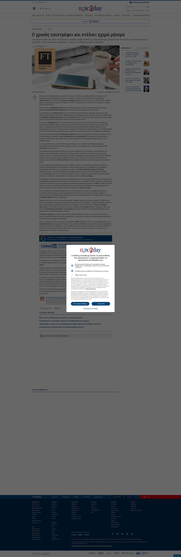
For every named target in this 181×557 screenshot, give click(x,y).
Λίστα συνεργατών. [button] (91, 289)
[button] (90, 275)
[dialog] (90, 278)
